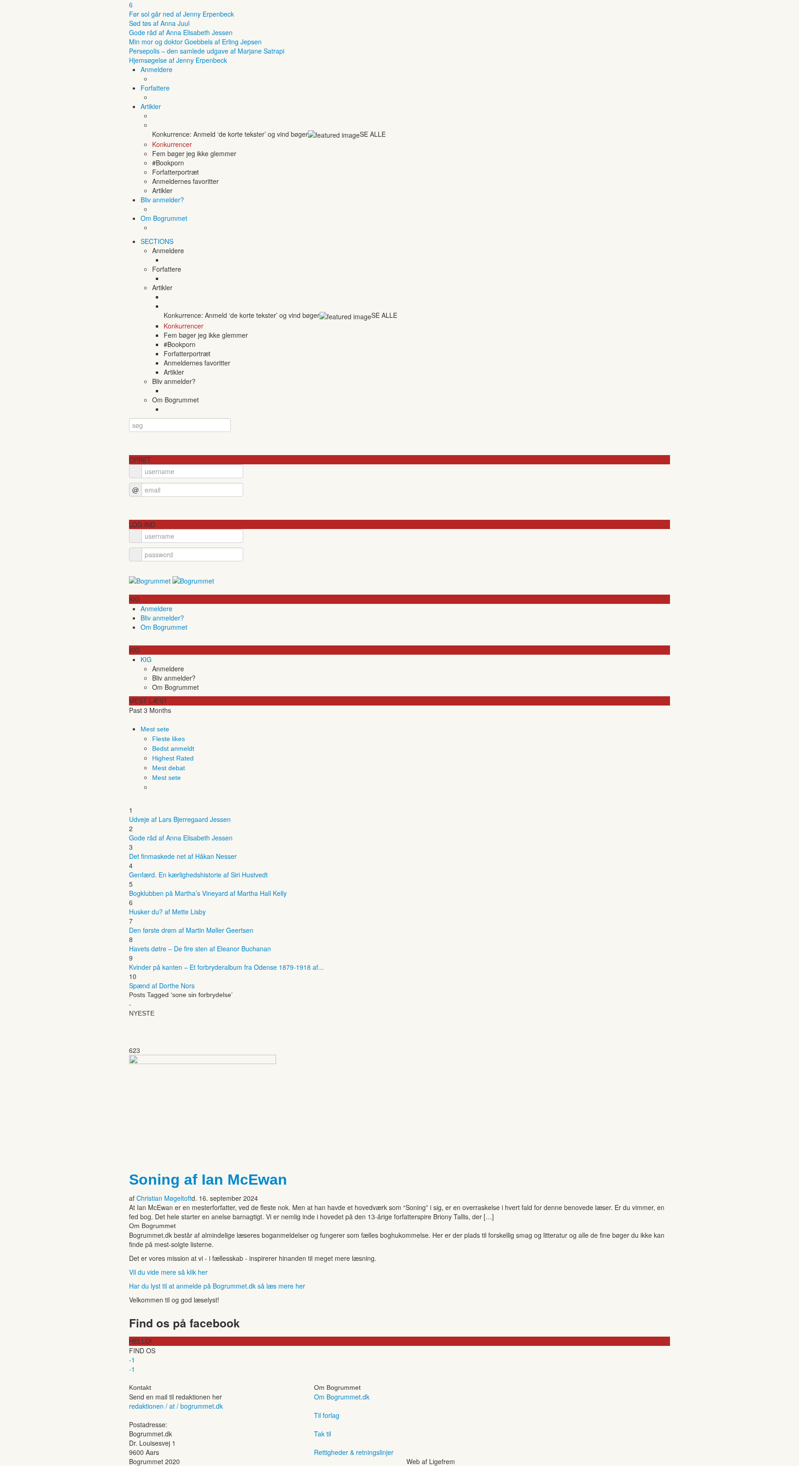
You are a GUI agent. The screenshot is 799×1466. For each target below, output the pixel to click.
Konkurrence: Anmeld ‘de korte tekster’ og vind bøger (230, 134)
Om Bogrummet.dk (341, 1396)
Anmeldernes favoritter (185, 181)
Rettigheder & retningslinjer (353, 1452)
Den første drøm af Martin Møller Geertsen (191, 930)
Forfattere (155, 87)
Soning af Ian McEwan (208, 1179)
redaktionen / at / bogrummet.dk (176, 1406)
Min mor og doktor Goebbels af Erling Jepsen (195, 41)
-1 (132, 1359)
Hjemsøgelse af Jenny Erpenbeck (178, 60)
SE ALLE (373, 134)
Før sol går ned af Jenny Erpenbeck (181, 13)
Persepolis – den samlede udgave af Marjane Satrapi (206, 50)
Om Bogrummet (164, 218)
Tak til (322, 1433)
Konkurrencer (172, 144)
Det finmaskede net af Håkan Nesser (183, 856)
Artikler (151, 106)
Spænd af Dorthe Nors (162, 985)
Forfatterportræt (175, 171)
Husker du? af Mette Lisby (167, 911)
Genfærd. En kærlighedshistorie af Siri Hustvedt (198, 874)
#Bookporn (168, 162)
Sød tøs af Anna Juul (159, 23)
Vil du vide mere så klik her (168, 1272)
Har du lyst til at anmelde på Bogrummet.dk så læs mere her (217, 1285)
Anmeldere (156, 69)
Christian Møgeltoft (163, 1198)
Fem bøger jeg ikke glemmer (194, 153)
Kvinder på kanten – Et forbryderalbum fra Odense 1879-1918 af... (226, 967)
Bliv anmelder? (162, 199)
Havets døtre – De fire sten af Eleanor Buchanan (200, 948)
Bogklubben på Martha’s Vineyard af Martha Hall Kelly (208, 893)
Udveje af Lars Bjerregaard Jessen (180, 819)
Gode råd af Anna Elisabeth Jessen (181, 32)
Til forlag (326, 1415)
